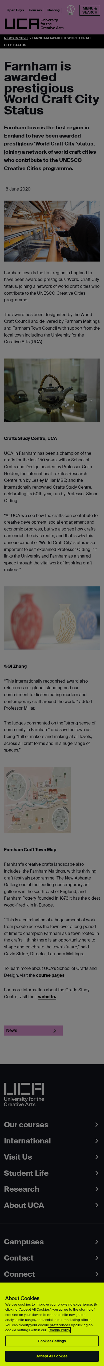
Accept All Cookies (52, 1356)
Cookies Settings (52, 1341)
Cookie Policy (59, 1330)
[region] (52, 1324)
